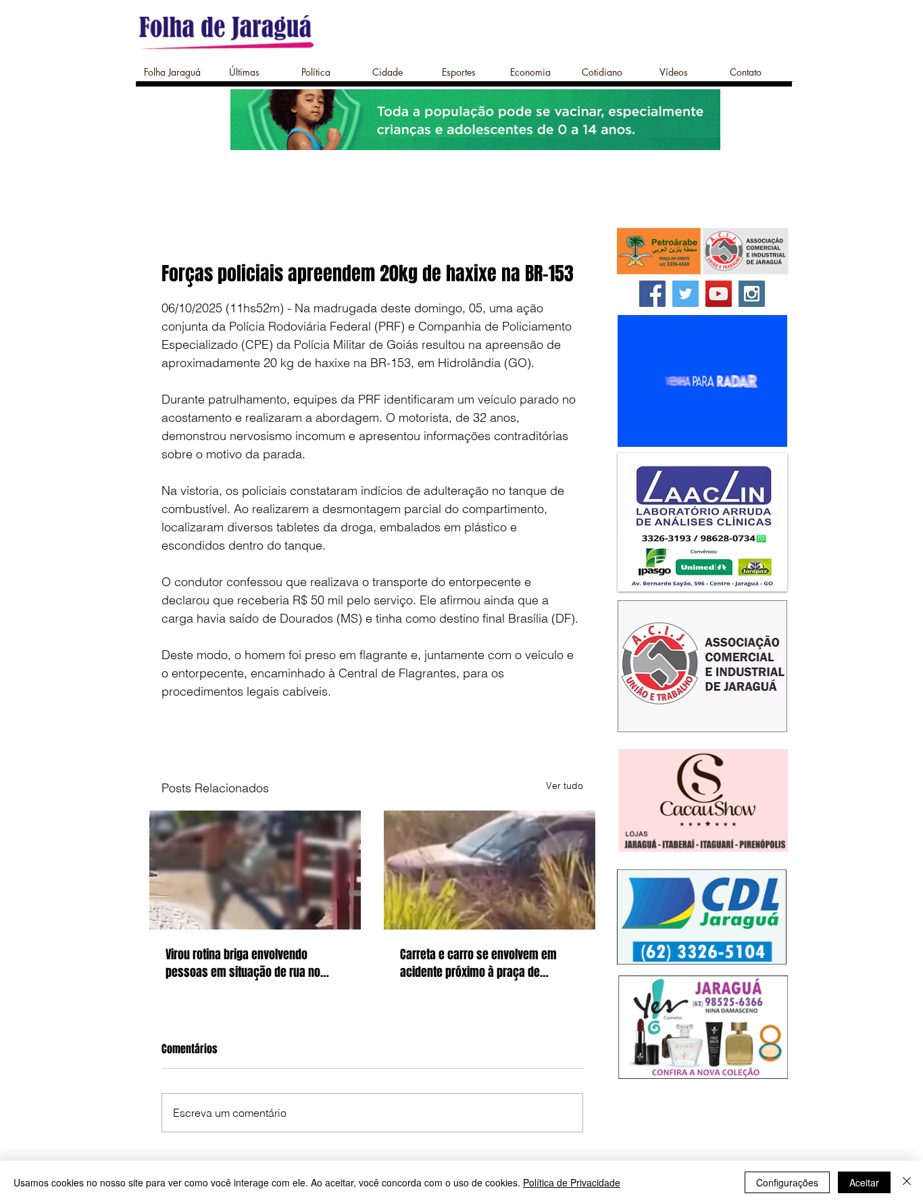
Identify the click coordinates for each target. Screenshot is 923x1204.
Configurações (787, 1182)
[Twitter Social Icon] (685, 294)
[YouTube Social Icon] (718, 294)
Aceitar (864, 1182)
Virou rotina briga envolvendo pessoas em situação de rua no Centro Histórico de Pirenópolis (243, 963)
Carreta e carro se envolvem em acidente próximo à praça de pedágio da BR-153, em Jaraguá (478, 963)
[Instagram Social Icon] (752, 294)
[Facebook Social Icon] (652, 294)
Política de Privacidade (571, 1182)
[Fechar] (907, 1182)
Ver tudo (564, 785)
